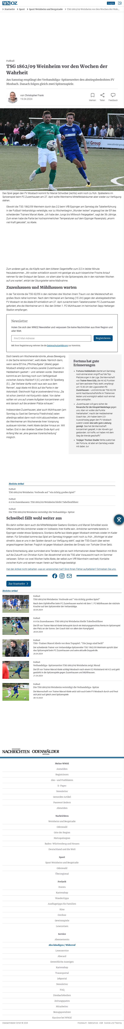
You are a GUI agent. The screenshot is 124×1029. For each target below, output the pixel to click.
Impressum (82, 1023)
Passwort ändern (62, 802)
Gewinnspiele (62, 920)
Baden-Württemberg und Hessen (62, 843)
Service (62, 934)
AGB (101, 1023)
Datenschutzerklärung (57, 345)
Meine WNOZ (62, 763)
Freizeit (62, 881)
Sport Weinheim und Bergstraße (62, 862)
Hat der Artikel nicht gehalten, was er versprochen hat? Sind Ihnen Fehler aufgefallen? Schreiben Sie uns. (61, 569)
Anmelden (62, 769)
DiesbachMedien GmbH (15, 1023)
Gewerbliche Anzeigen (62, 961)
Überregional (62, 873)
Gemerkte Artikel (62, 797)
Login (111, 3)
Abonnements (62, 939)
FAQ (62, 989)
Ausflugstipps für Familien (62, 903)
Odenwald (62, 827)
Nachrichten (62, 816)
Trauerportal (62, 973)
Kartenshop (62, 892)
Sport (62, 857)
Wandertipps (62, 898)
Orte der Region (62, 832)
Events (62, 887)
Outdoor (62, 915)
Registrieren (62, 774)
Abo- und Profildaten (62, 780)
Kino (62, 909)
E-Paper (62, 785)
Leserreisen (62, 926)
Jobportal (62, 978)
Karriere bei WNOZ (62, 1017)
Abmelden (62, 808)
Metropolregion (62, 838)
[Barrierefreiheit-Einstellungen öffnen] (119, 519)
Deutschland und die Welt (62, 849)
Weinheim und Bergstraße (62, 821)
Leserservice (62, 950)
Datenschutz (93, 1023)
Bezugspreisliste (62, 1012)
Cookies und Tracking (113, 1023)
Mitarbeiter (62, 1006)
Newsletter (62, 791)
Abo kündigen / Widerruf (62, 945)
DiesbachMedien (62, 995)
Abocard (62, 956)
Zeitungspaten (62, 1001)
